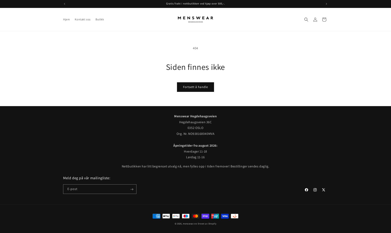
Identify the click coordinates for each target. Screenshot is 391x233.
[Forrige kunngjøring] (64, 4)
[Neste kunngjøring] (326, 4)
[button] (306, 19)
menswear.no (190, 223)
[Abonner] (131, 189)
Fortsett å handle (195, 87)
